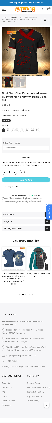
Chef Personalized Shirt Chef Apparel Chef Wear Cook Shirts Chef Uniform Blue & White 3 (13, 277)
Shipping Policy (33, 383)
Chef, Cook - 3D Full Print (38, 273)
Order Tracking (8, 401)
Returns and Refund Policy (38, 387)
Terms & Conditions (36, 392)
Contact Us (7, 387)
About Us (6, 383)
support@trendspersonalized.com (21, 355)
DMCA (4, 396)
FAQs (4, 392)
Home (4, 17)
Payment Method (34, 396)
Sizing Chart (7, 405)
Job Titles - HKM (16, 17)
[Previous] (5, 51)
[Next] (46, 51)
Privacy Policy (33, 401)
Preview (26, 157)
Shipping (5, 110)
